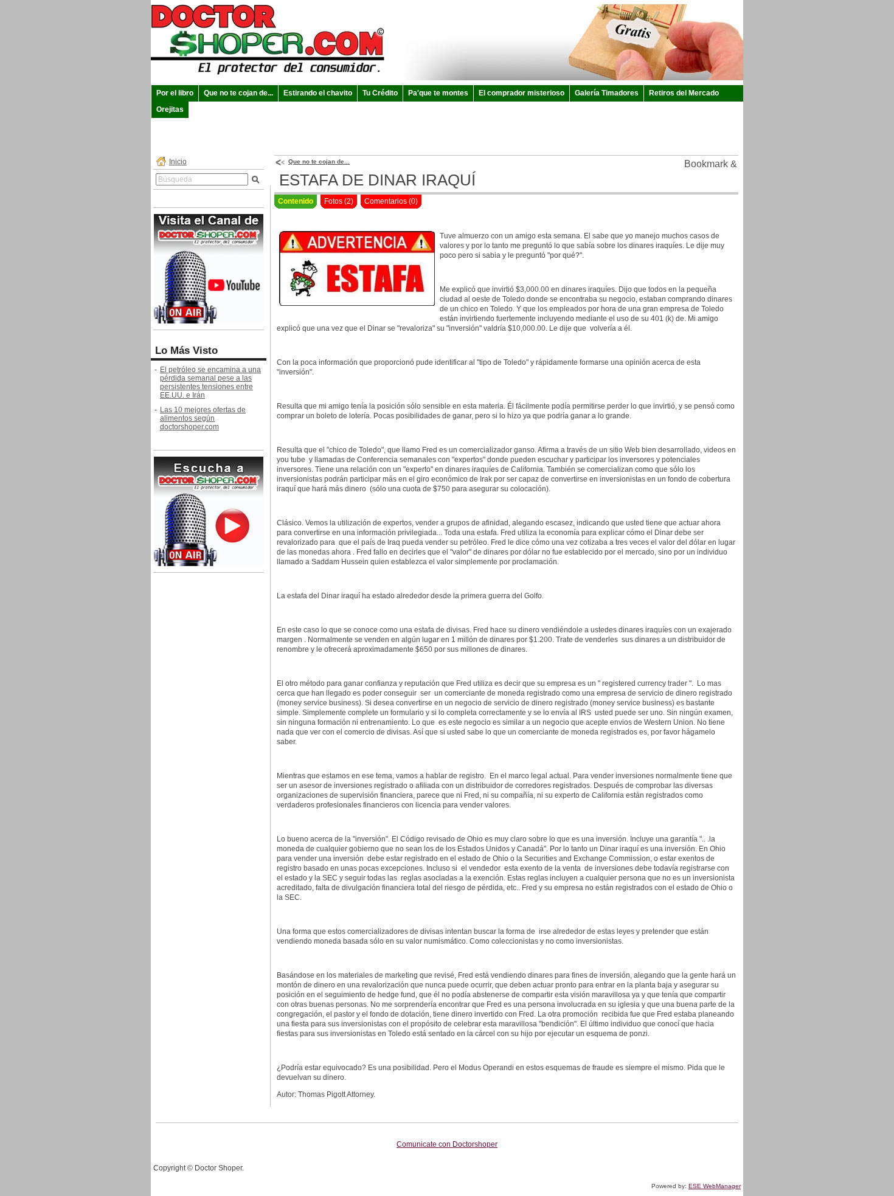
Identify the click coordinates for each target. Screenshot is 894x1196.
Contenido (295, 201)
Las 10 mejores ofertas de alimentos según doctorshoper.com (203, 418)
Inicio (178, 161)
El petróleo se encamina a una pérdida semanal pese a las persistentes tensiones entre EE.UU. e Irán (210, 382)
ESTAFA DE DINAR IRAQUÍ (377, 180)
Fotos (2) (338, 201)
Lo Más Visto (186, 350)
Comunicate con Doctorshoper (447, 1144)
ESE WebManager (714, 1186)
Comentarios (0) (391, 201)
